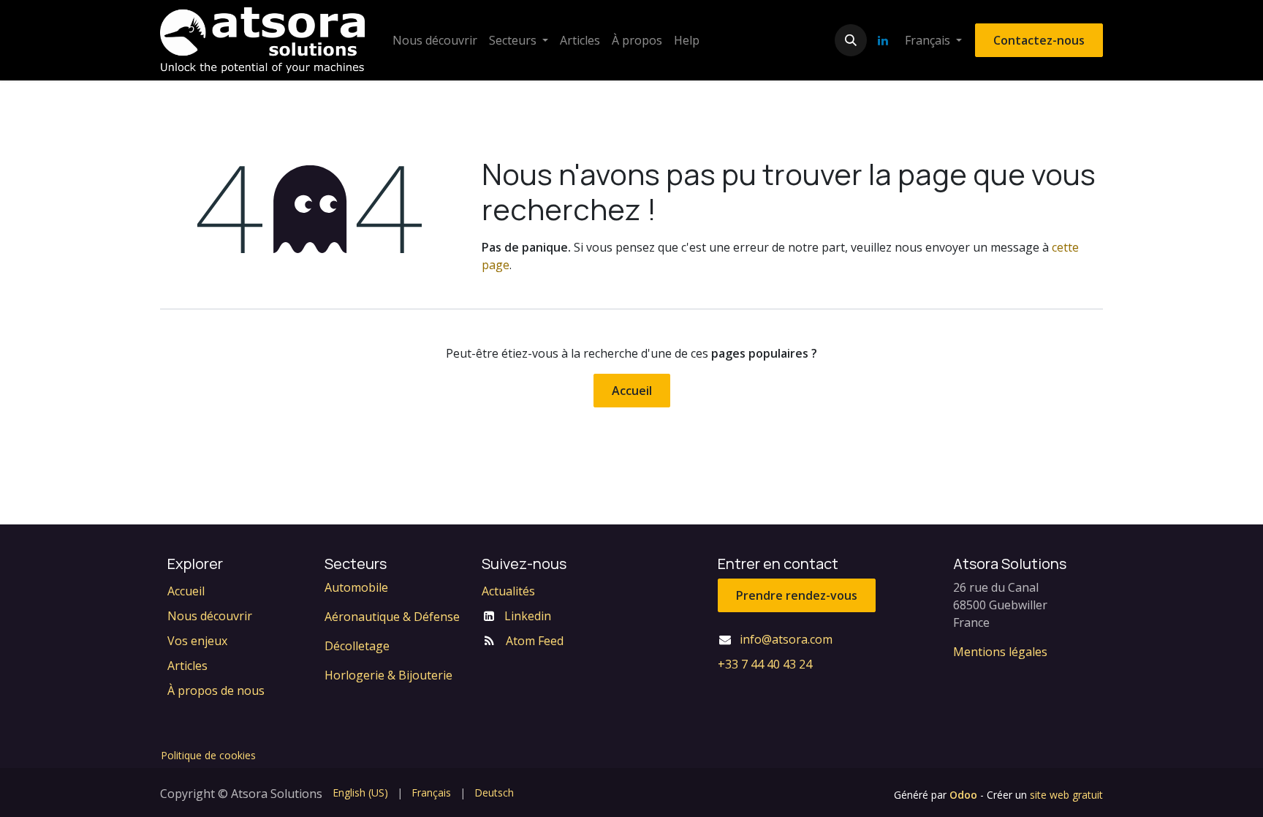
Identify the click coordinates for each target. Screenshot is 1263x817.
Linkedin (527, 616)
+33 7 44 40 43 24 (765, 664)
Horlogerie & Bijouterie (388, 675)
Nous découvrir (209, 616)
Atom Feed (535, 641)
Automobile (356, 587)
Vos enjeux (197, 641)
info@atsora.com (786, 639)
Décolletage (357, 646)
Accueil (632, 391)
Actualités (508, 591)
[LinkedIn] (883, 40)
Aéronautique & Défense (392, 617)
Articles (187, 666)
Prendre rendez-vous (796, 595)
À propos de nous (216, 690)
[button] (851, 40)
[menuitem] (435, 40)
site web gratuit (1066, 795)
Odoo (964, 795)
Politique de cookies (208, 755)
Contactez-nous (1039, 40)
